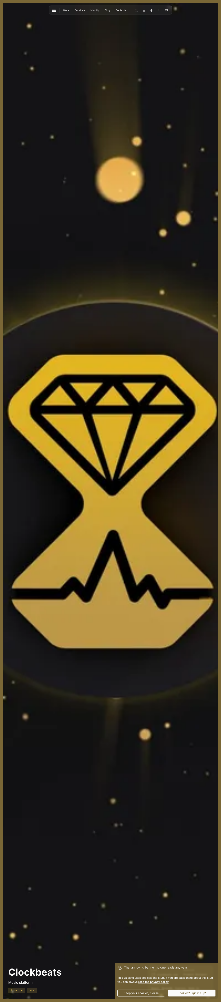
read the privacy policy (153, 982)
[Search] (136, 10)
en (166, 10)
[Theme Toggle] (144, 10)
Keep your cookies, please (141, 993)
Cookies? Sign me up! (191, 993)
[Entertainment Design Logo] (54, 10)
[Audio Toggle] (151, 10)
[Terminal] (159, 10)
